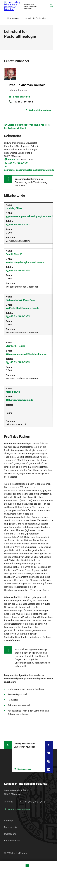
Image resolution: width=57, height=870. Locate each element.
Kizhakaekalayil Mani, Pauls (21, 300)
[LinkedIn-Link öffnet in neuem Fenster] (49, 769)
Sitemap (8, 820)
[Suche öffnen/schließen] (51, 5)
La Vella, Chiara (14, 208)
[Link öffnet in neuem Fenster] (28, 756)
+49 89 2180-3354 (23, 101)
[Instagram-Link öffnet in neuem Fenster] (49, 761)
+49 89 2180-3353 (18, 163)
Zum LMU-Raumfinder (19, 809)
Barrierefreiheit (12, 840)
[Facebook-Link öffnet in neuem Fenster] (49, 745)
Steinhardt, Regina (15, 346)
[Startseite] (8, 745)
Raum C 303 (14, 159)
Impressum (10, 834)
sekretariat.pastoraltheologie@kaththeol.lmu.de (29, 170)
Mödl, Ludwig (13, 391)
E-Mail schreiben (21, 96)
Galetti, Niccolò (14, 254)
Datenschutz (10, 827)
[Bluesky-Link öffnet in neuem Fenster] (49, 753)
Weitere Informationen (40, 110)
